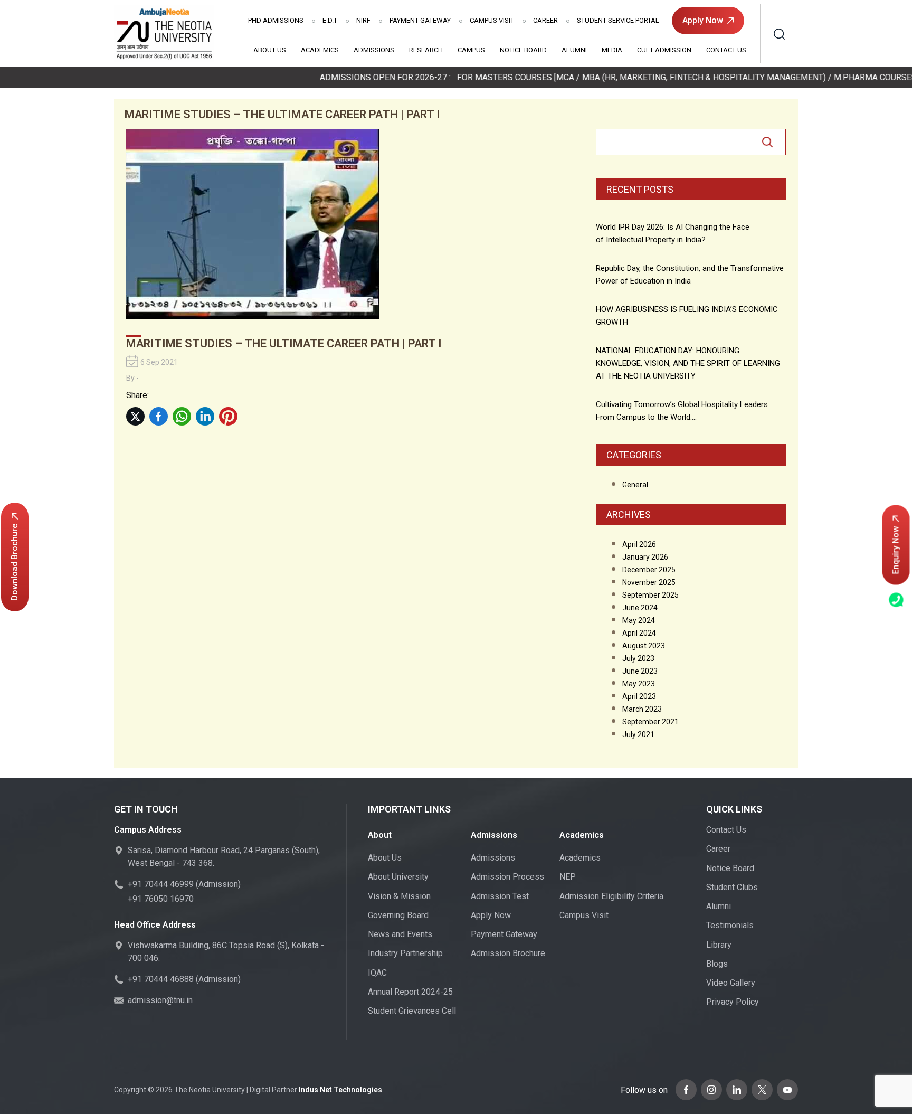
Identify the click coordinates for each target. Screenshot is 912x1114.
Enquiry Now (896, 550)
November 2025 (649, 582)
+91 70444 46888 (161, 979)
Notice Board (523, 50)
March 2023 (642, 709)
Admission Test (500, 896)
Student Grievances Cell (412, 1011)
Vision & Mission (399, 896)
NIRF (363, 20)
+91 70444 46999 (161, 884)
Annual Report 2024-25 (410, 992)
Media (612, 50)
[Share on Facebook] (158, 416)
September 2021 (650, 722)
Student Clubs (732, 887)
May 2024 (638, 620)
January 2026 (645, 557)
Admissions (275, 20)
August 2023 (643, 645)
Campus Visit (492, 20)
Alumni (574, 50)
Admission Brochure (508, 953)
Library (719, 945)
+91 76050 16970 (161, 899)
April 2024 (639, 633)
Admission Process (507, 877)
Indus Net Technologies (340, 1089)
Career (545, 20)
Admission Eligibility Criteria (611, 896)
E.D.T (329, 20)
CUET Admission (664, 50)
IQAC (377, 973)
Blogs (717, 964)
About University (398, 877)
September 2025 (650, 595)
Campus (471, 50)
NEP (567, 877)
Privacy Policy (732, 1002)
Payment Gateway (420, 20)
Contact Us (726, 50)
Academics (320, 50)
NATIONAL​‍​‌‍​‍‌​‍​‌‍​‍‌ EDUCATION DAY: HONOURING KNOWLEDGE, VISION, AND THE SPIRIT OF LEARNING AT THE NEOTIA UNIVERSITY (688, 363)
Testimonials (730, 925)
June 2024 (640, 607)
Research (426, 50)
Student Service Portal (618, 20)
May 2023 (638, 683)
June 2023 (640, 671)
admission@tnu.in (160, 1000)
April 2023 (639, 696)
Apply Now (702, 20)
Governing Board (398, 915)
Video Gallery (730, 983)
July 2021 (638, 734)
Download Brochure (15, 562)
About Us (269, 50)
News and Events (400, 934)
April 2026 (639, 544)
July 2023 (638, 658)
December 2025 (649, 569)
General (635, 484)
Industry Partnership (405, 953)
